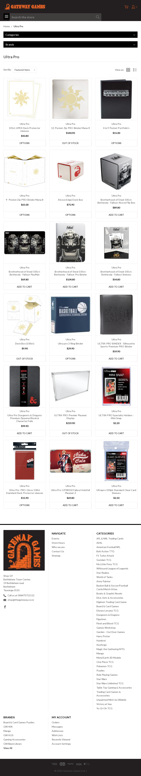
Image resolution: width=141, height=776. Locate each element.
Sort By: (7, 69)
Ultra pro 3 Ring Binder (70, 343)
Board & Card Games (107, 606)
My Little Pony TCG (107, 564)
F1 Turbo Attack (105, 555)
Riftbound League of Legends (112, 568)
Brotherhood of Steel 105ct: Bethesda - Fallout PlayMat (24, 273)
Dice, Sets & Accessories (109, 597)
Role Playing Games (107, 674)
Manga (100, 653)
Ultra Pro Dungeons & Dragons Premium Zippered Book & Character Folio (24, 418)
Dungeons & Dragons (108, 614)
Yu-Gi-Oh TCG (104, 708)
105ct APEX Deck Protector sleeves (24, 129)
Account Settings (61, 743)
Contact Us (58, 551)
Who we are (58, 547)
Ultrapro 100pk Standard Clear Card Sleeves (116, 491)
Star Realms (102, 572)
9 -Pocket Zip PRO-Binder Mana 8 (25, 199)
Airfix (99, 542)
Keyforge (101, 644)
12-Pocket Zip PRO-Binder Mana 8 (70, 128)
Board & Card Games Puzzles (18, 722)
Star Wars (101, 679)
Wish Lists (57, 735)
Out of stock (70, 143)
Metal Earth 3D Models (108, 657)
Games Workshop (106, 627)
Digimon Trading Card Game (111, 602)
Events (55, 538)
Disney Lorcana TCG (107, 610)
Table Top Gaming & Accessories (114, 687)
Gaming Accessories (14, 739)
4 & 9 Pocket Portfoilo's (116, 128)
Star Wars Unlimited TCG (109, 683)
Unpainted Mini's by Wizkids (111, 699)
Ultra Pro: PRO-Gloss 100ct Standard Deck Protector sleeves (24, 491)
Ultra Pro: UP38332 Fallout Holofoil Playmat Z (70, 491)
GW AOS (8, 735)
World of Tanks (104, 577)
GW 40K (8, 726)
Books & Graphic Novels (109, 593)
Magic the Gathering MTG (110, 649)
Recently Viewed (61, 739)
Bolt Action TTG (105, 551)
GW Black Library (12, 743)
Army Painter (103, 581)
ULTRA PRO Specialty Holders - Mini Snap (116, 417)
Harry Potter (103, 636)
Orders (55, 722)
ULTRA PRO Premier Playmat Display (70, 417)
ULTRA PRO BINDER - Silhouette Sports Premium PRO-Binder (116, 345)
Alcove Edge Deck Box (70, 199)
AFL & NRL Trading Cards (109, 538)
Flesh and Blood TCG (107, 623)
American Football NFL (108, 547)
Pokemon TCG (104, 666)
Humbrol (101, 640)
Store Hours (58, 542)
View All (7, 748)
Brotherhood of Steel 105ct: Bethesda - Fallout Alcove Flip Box (116, 201)
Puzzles (100, 670)
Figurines (101, 619)
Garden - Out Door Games (110, 631)
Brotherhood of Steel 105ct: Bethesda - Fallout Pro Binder (70, 273)
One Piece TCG (104, 661)
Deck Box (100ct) (24, 343)
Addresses (57, 730)
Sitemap (56, 555)
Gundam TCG (103, 559)
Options (24, 143)
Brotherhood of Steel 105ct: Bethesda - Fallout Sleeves (116, 273)
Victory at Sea (104, 704)
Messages (57, 726)
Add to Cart (116, 214)
